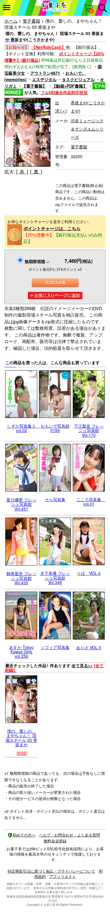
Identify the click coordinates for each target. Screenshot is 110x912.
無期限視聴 (37, 261)
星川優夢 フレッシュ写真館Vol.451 (21, 504)
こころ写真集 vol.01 (91, 501)
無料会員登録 (55, 841)
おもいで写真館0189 (55, 428)
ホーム (11, 21)
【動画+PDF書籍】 (69, 86)
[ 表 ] (22, 171)
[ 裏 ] (36, 171)
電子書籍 (31, 21)
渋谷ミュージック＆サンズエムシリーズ (87, 129)
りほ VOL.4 (89, 573)
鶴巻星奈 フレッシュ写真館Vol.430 (21, 577)
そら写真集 (55, 499)
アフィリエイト (62, 876)
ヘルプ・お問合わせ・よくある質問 (69, 835)
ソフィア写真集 (55, 647)
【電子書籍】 (34, 86)
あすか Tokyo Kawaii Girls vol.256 (21, 651)
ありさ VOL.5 (88, 647)
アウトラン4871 (45, 73)
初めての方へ (24, 835)
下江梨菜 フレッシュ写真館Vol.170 (89, 430)
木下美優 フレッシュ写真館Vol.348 (55, 577)
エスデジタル (44, 79)
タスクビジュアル (78, 79)
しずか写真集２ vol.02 (23, 428)
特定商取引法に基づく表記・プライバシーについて (51, 871)
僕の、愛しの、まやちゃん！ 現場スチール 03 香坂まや (21, 737)
